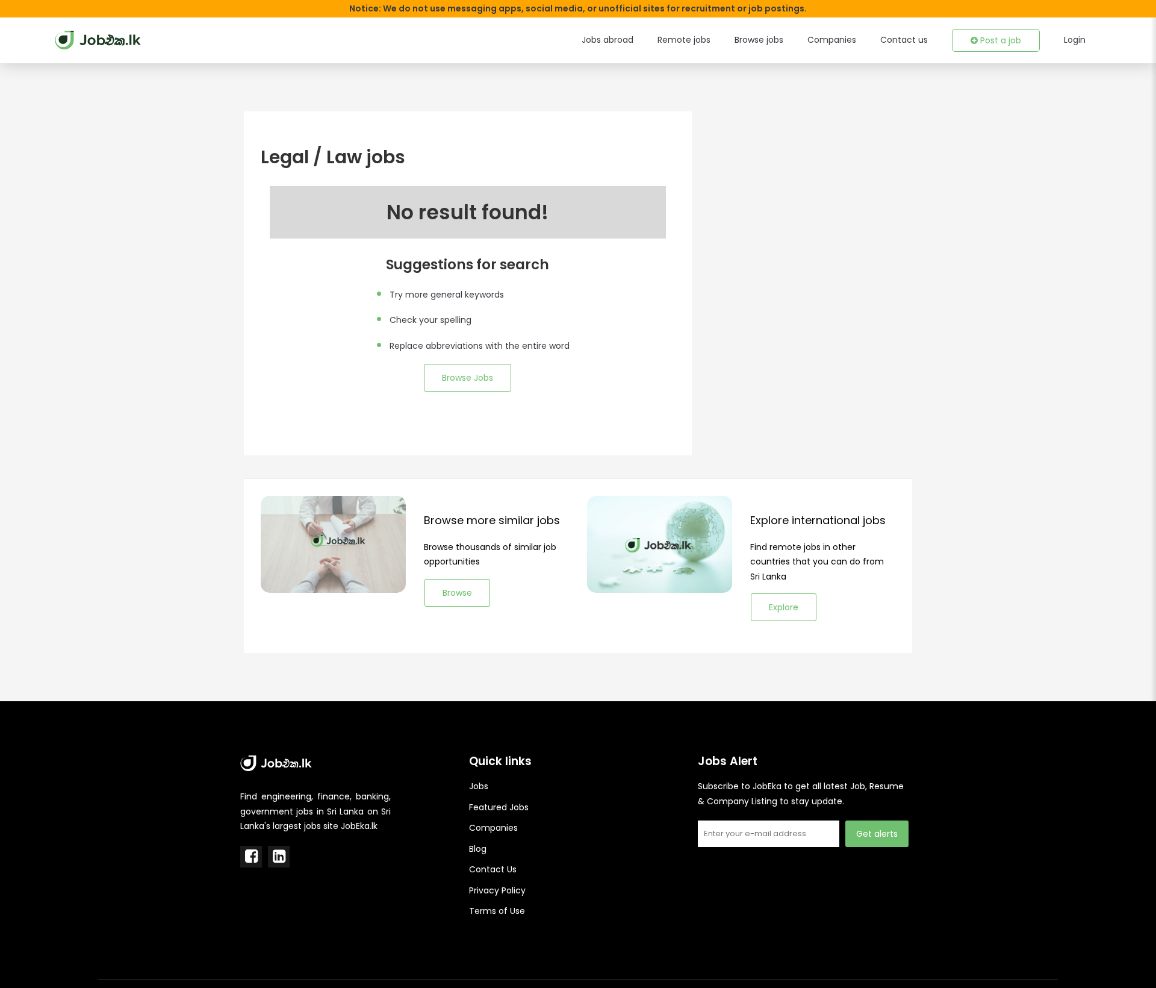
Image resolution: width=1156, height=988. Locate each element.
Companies (831, 40)
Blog (477, 849)
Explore (783, 607)
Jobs (478, 786)
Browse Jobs (467, 378)
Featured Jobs (499, 807)
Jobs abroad (607, 40)
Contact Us (493, 869)
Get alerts (877, 834)
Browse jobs (759, 40)
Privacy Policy (497, 890)
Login (1075, 40)
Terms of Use (497, 911)
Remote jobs (683, 40)
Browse (457, 593)
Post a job (999, 40)
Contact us (904, 40)
